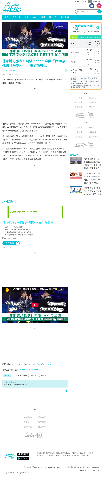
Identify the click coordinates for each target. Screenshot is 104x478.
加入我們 (65, 17)
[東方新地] (27, 7)
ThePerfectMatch (20, 375)
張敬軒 (34, 375)
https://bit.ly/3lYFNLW (41, 364)
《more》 (58, 455)
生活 (27, 17)
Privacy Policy (95, 470)
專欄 (43, 17)
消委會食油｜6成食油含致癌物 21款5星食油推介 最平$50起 (92, 191)
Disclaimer (83, 470)
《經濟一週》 (85, 455)
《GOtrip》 (82, 453)
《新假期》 (73, 453)
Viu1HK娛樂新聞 (9, 70)
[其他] (66, 71)
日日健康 (16, 17)
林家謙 (43, 375)
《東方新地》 (49, 455)
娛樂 (35, 17)
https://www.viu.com (29, 370)
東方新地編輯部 (7, 74)
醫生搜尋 (53, 17)
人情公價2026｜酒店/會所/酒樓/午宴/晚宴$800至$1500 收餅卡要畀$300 (92, 178)
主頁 (6, 17)
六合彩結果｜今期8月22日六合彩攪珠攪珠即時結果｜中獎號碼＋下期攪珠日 (92, 163)
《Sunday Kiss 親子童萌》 (71, 455)
